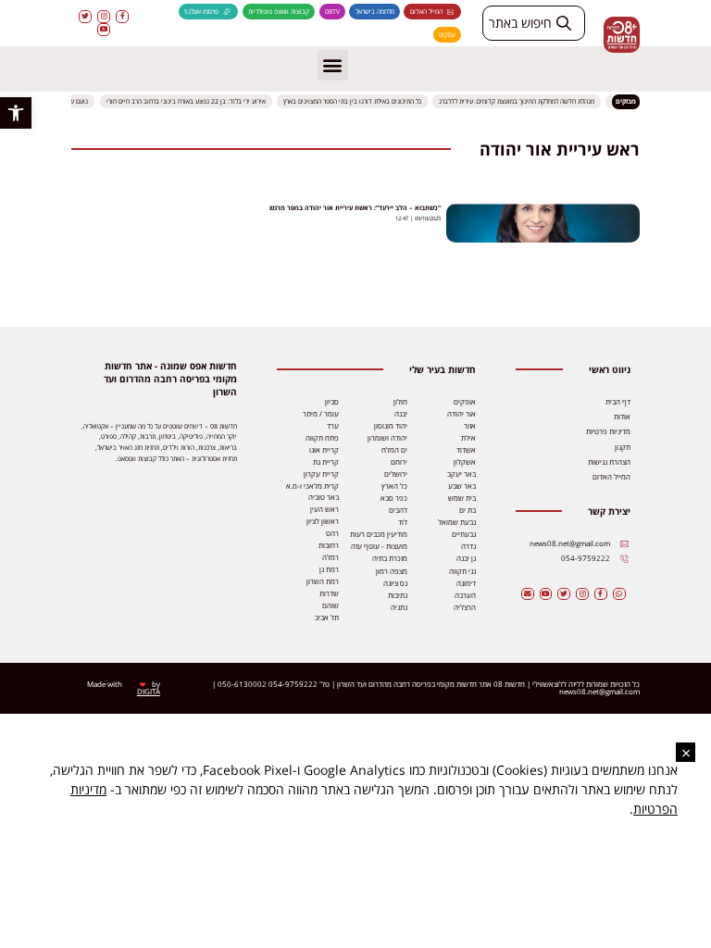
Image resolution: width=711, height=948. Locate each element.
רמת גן (329, 569)
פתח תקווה (322, 438)
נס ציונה (395, 583)
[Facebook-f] (122, 16)
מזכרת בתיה (389, 558)
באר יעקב (461, 474)
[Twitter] (85, 16)
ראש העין (324, 509)
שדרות (329, 593)
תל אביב (327, 617)
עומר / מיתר (321, 413)
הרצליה (465, 607)
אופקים (465, 401)
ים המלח (394, 450)
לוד (402, 522)
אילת (468, 438)
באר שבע (462, 486)
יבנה (400, 413)
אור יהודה (461, 413)
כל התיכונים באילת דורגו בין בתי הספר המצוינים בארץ (353, 101)
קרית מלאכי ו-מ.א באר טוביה (312, 491)
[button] (15, 113)
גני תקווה (462, 571)
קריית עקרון (321, 474)
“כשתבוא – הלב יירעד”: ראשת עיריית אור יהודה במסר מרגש (355, 208)
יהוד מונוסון (390, 425)
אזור (470, 425)
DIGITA (148, 691)
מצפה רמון (391, 571)
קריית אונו (324, 450)
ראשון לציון (322, 521)
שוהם (330, 605)
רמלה (330, 557)
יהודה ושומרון (387, 438)
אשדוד (466, 450)
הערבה (465, 595)
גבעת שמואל (457, 522)
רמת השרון (322, 581)
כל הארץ (394, 486)
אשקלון (465, 462)
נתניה (399, 607)
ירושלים (395, 474)
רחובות (328, 545)
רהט (332, 533)
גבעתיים (464, 534)
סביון (332, 401)
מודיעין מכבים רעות (378, 534)
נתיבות (397, 595)
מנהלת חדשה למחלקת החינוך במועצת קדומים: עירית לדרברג (518, 101)
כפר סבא (393, 498)
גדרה (468, 546)
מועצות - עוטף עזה (379, 546)
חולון (400, 401)
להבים (398, 510)
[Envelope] (527, 594)
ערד (333, 425)
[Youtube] (103, 29)
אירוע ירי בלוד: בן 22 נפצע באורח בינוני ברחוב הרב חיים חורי (187, 101)
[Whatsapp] (619, 594)
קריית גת (326, 462)
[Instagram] (103, 16)
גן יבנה (466, 558)
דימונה (466, 583)
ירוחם (399, 462)
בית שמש (462, 498)
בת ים (467, 510)
